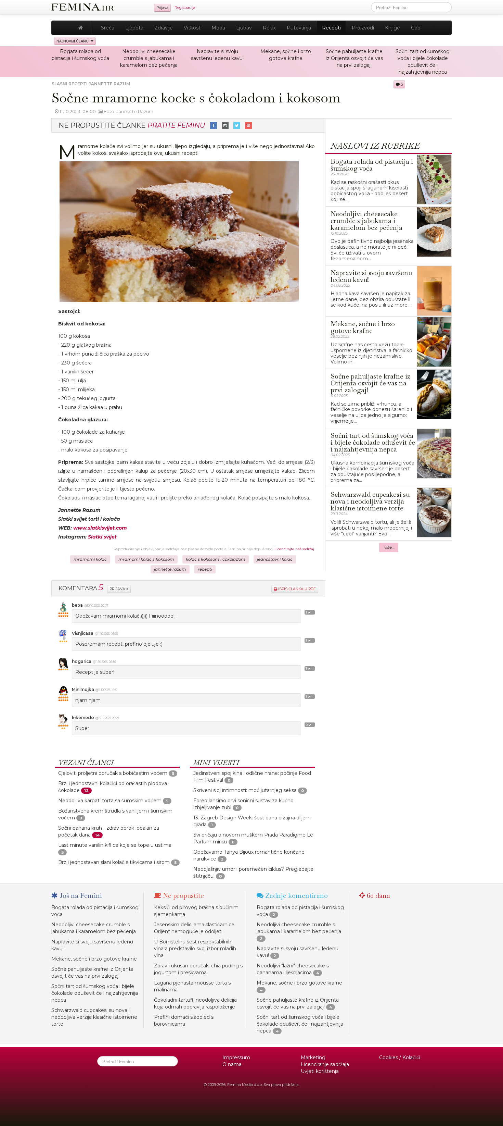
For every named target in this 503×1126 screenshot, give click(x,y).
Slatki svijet (102, 537)
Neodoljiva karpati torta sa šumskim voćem (110, 800)
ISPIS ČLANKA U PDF (296, 589)
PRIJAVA (117, 589)
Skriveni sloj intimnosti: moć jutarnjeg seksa (245, 790)
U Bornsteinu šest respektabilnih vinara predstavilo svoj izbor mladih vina (195, 948)
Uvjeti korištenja (320, 1071)
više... (389, 547)
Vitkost (192, 28)
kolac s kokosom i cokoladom (215, 559)
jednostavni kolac (275, 559)
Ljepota (134, 28)
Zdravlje (163, 28)
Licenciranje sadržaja (325, 1064)
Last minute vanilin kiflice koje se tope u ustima (114, 845)
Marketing (313, 1057)
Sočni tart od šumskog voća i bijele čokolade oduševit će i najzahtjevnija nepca (94, 993)
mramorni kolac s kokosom (146, 559)
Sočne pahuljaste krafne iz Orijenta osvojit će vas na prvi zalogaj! (354, 58)
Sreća (107, 28)
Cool (416, 28)
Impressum (236, 1057)
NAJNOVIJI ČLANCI (73, 41)
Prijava (162, 7)
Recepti (331, 28)
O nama (232, 1064)
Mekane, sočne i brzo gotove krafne (94, 959)
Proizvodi (363, 28)
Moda (218, 28)
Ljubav (244, 28)
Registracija (185, 7)
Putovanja (299, 28)
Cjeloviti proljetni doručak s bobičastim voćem (112, 773)
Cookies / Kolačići (399, 1057)
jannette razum (170, 569)
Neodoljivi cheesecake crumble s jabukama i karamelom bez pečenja (149, 58)
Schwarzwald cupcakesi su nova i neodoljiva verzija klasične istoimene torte (94, 1017)
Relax (269, 28)
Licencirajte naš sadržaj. (294, 549)
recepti (205, 569)
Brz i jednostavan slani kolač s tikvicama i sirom (114, 862)
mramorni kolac (90, 559)
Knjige (392, 28)
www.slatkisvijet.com (100, 528)
